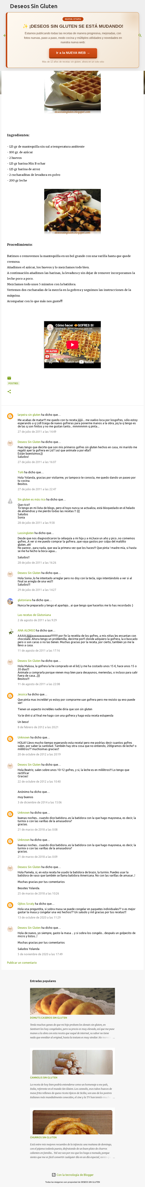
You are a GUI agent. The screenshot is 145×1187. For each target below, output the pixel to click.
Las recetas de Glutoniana (34, 614)
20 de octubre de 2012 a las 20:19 (39, 754)
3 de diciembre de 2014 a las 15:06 (40, 802)
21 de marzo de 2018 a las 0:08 (37, 829)
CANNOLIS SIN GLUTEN (43, 1077)
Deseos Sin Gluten (33, 6)
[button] (9, 391)
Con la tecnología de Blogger (75, 1174)
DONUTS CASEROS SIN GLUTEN (48, 1017)
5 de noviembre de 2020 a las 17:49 (40, 954)
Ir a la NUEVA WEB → (73, 53)
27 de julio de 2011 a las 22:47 (37, 489)
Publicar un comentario (22, 962)
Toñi (21, 472)
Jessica (22, 694)
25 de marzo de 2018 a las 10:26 (38, 893)
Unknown (24, 737)
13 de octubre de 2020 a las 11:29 (39, 917)
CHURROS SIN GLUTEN (43, 1137)
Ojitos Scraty (26, 903)
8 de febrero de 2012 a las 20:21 (38, 727)
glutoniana (24, 600)
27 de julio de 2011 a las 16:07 (37, 462)
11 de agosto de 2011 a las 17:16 (39, 650)
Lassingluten (26, 533)
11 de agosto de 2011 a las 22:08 (39, 684)
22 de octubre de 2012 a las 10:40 (39, 781)
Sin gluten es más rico (32, 499)
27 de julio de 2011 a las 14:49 (37, 431)
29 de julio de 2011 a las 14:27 (37, 589)
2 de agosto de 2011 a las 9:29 (37, 620)
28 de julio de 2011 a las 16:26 (37, 562)
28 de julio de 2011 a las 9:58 (36, 522)
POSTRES (13, 383)
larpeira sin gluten (29, 414)
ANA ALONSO (26, 630)
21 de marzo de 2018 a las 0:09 (37, 856)
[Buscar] (140, 35)
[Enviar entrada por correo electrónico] (9, 379)
